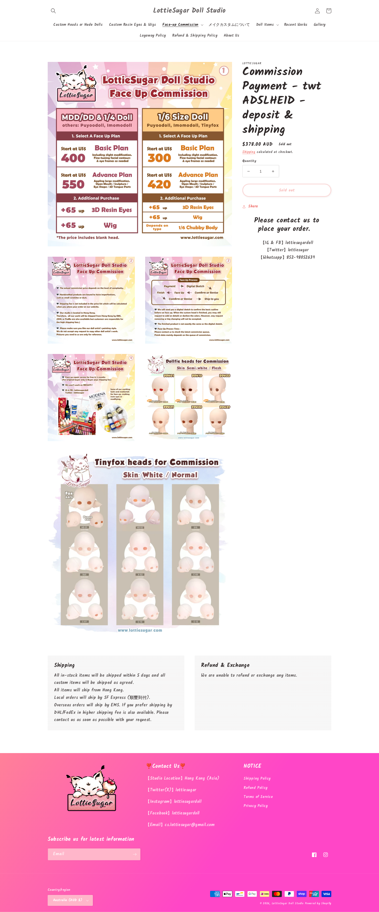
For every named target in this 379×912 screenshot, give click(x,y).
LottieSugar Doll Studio (288, 903)
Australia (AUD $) (68, 900)
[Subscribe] (134, 854)
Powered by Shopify (318, 903)
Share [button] (253, 206)
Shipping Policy (257, 778)
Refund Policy (256, 788)
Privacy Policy (256, 806)
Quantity (249, 161)
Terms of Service (258, 797)
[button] (53, 11)
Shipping (249, 152)
